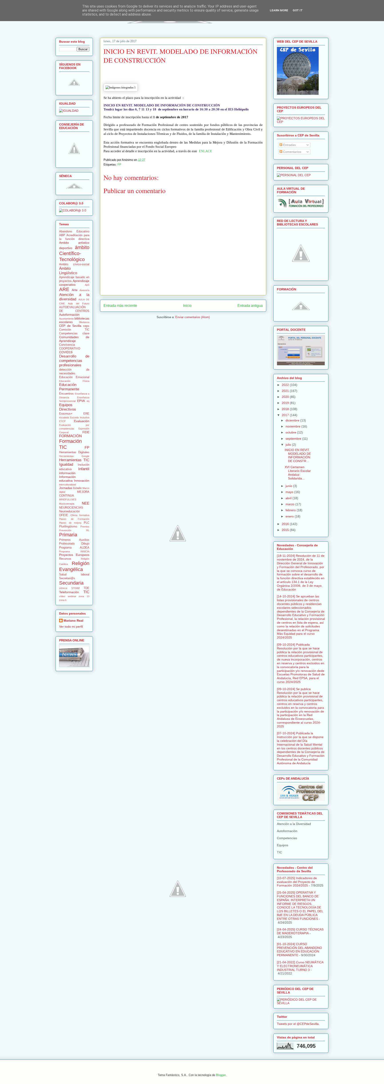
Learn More (279, 10)
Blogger (221, 1075)
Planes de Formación (74, 519)
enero (290, 516)
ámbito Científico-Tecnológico (74, 253)
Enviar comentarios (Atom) (192, 317)
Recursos (65, 558)
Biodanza (84, 322)
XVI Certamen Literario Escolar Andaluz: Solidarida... (298, 472)
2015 (286, 530)
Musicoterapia (66, 503)
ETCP (62, 421)
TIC (86, 592)
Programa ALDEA (74, 547)
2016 (286, 524)
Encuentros (66, 393)
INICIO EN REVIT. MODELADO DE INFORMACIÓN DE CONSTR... (298, 455)
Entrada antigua (250, 305)
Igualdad (66, 464)
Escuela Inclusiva (79, 417)
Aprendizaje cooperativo (74, 282)
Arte (75, 290)
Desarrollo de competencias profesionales (74, 360)
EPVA (81, 401)
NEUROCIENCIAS (71, 507)
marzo (290, 504)
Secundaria (71, 583)
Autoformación (69, 314)
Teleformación (69, 592)
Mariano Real (73, 620)
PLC (86, 522)
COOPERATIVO (69, 348)
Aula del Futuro (78, 303)
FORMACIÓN (70, 436)
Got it (298, 10)
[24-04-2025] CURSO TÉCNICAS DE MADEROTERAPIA (300, 931)
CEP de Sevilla (70, 325)
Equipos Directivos (67, 407)
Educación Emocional (74, 377)
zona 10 (84, 596)
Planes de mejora (70, 522)
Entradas (289, 145)
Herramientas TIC (74, 460)
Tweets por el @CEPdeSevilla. (298, 1024)
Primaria (68, 534)
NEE (85, 503)
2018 (286, 409)
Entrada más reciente (120, 305)
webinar (72, 596)
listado (77, 488)
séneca (63, 588)
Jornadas (65, 488)
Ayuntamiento (66, 318)
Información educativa (67, 478)
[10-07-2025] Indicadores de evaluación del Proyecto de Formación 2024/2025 (297, 881)
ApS (87, 284)
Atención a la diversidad (74, 297)
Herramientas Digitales (74, 452)
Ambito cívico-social (74, 264)
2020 (286, 397)
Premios (84, 526)
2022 (286, 385)
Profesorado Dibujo (74, 543)
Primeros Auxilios (74, 539)
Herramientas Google (74, 456)
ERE (86, 413)
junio (289, 486)
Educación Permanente (69, 387)
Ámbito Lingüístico (68, 270)
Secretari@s (67, 578)
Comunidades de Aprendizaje (74, 339)
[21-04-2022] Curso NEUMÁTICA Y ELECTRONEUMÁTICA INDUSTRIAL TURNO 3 (300, 966)
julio (289, 444)
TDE (86, 588)
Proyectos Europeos (74, 555)
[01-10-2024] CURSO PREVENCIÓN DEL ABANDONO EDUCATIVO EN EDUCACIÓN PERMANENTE (299, 949)
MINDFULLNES (67, 499)
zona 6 (62, 600)
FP (119, 164)
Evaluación (81, 421)
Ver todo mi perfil (71, 626)
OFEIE (63, 515)
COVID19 (65, 352)
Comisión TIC (74, 329)
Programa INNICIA (74, 551)
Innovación (81, 480)
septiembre (294, 438)
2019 (286, 403)
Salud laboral (74, 574)
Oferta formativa (80, 515)
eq (88, 401)
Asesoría (84, 290)
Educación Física (74, 381)
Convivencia (67, 344)
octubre (291, 432)
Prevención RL (74, 530)
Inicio (187, 305)
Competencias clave (74, 333)
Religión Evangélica (74, 566)
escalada (64, 417)
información (67, 473)
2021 (286, 391)
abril (289, 498)
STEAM (75, 588)
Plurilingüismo (68, 526)
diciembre (293, 420)
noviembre (293, 426)
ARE (64, 289)
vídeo (62, 596)
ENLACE (205, 151)
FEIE (85, 432)
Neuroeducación (69, 511)
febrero (291, 510)
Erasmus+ (65, 413)
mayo (290, 492)
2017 (286, 415)
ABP (62, 235)
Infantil (83, 469)
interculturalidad (67, 484)
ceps (86, 325)
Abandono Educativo (74, 231)
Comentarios (291, 152)
